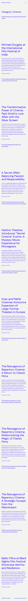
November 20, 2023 (6, 587)
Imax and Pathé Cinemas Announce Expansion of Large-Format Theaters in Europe (14, 305)
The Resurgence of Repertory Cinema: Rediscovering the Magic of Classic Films (13, 435)
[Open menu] (25, 2)
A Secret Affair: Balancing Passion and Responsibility (13, 176)
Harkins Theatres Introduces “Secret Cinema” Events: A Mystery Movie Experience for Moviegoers (13, 238)
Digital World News (6, 2)
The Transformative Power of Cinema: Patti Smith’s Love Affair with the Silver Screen (14, 113)
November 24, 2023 (6, 524)
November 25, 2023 (6, 395)
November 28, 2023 (6, 73)
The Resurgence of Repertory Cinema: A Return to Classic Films (13, 371)
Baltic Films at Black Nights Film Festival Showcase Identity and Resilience (14, 563)
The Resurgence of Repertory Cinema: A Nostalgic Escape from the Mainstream (14, 501)
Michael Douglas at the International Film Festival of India (13, 49)
